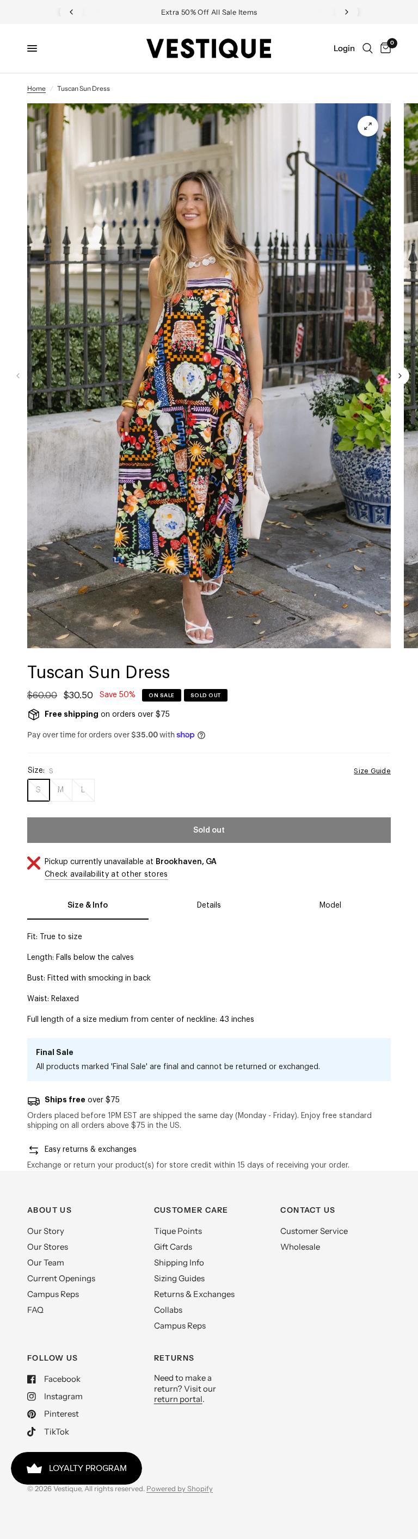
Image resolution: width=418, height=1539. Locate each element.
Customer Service (314, 1231)
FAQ (35, 1310)
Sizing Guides (179, 1278)
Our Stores (47, 1247)
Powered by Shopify (179, 1488)
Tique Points (178, 1231)
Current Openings (61, 1278)
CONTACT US (307, 1210)
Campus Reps (53, 1294)
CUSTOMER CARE (191, 1210)
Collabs (168, 1310)
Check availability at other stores (106, 874)
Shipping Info (179, 1262)
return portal (178, 1399)
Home (36, 88)
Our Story (45, 1231)
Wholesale (300, 1247)
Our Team (45, 1262)
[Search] (368, 48)
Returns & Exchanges (194, 1294)
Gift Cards (173, 1247)
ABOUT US (49, 1210)
